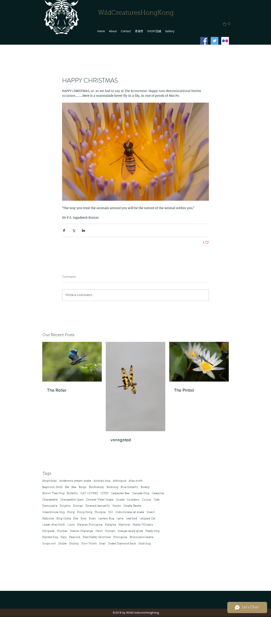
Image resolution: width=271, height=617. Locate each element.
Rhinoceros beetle (141, 537)
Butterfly (72, 493)
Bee (73, 487)
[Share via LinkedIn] (83, 230)
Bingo (82, 487)
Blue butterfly (129, 487)
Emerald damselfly (98, 506)
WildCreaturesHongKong (136, 13)
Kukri (92, 518)
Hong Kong (84, 512)
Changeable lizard (71, 499)
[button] (228, 24)
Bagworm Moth (52, 487)
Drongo (78, 506)
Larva (119, 518)
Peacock (74, 537)
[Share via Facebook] (64, 230)
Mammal (124, 524)
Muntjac (62, 531)
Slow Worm (89, 543)
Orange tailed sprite (130, 531)
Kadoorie (48, 518)
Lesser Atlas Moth (53, 524)
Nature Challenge (81, 531)
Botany (145, 487)
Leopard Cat (147, 518)
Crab (157, 499)
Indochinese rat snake (129, 512)
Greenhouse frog (53, 512)
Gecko (116, 506)
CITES (104, 493)
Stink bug (144, 543)
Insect (151, 512)
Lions (71, 524)
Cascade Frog (140, 493)
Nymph (110, 531)
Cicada (120, 499)
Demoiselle (49, 506)
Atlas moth (136, 481)
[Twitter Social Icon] (214, 41)
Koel (83, 518)
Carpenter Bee (120, 493)
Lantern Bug (106, 518)
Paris (64, 537)
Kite (75, 518)
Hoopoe (100, 512)
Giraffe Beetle (132, 506)
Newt (99, 531)
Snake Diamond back (122, 543)
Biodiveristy (96, 487)
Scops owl (49, 543)
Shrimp (74, 543)
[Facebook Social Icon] (204, 41)
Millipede (48, 531)
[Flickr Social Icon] (225, 41)
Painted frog (50, 537)
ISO (110, 512)
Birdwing (112, 487)
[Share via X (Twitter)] (74, 230)
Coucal (146, 499)
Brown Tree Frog (53, 493)
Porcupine (120, 537)
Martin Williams (143, 524)
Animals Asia (101, 481)
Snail (102, 543)
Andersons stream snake (75, 481)
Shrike (62, 543)
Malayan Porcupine (90, 524)
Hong (71, 512)
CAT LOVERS (89, 493)
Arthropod (119, 481)
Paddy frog (152, 531)
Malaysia (110, 524)
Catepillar (158, 493)
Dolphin (65, 506)
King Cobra (63, 518)
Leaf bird (131, 518)
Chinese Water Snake (99, 499)
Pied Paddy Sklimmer (97, 537)
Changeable (50, 499)
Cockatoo (133, 499)
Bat (67, 487)
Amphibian (49, 481)
